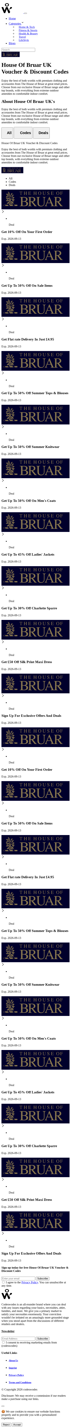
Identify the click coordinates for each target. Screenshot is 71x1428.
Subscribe (42, 1278)
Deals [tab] (12, 185)
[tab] (7, 133)
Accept (17, 1424)
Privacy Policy (29, 1282)
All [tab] (10, 178)
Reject (6, 1424)
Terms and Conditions (20, 1382)
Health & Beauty (28, 33)
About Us (13, 1360)
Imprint (13, 1367)
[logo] (12, 12)
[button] (39, 22)
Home (12, 18)
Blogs (12, 43)
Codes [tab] (12, 181)
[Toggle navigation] (25, 13)
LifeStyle (24, 40)
